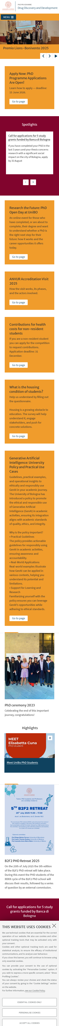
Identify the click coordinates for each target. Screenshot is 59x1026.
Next (49, 56)
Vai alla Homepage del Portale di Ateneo (8, 6)
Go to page (18, 101)
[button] (8, 17)
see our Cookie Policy (35, 990)
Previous (43, 56)
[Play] (56, 56)
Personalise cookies (29, 1012)
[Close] (54, 925)
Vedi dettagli (50, 738)
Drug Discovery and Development (38, 7)
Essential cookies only (29, 1002)
